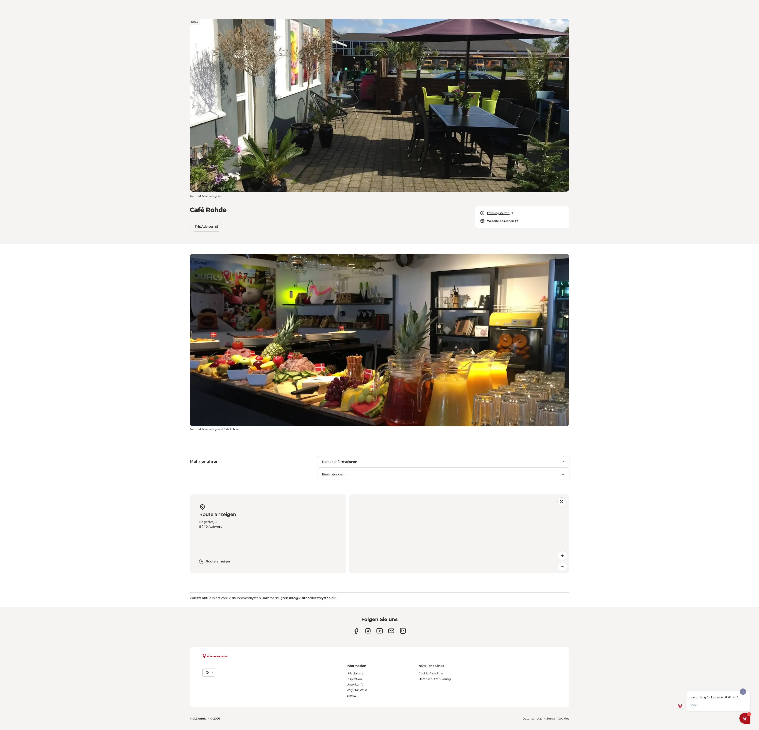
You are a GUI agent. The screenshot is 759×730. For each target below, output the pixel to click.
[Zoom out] (562, 566)
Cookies (563, 718)
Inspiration (354, 679)
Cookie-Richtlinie (431, 673)
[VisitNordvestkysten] (214, 656)
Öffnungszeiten (498, 213)
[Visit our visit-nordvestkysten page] (402, 630)
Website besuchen (500, 221)
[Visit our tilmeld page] (391, 630)
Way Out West (357, 690)
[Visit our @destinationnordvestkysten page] (379, 630)
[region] (459, 533)
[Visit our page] (356, 630)
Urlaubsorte (355, 673)
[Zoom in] (562, 555)
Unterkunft (355, 684)
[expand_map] (561, 501)
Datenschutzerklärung (435, 679)
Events (351, 695)
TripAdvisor (204, 226)
